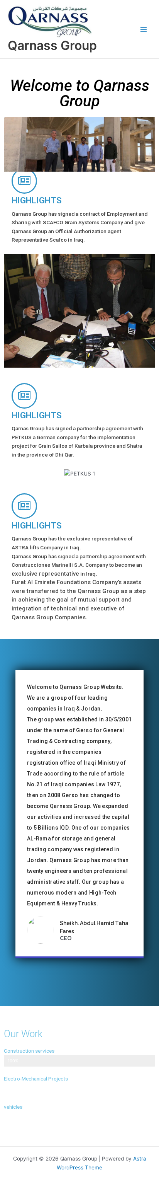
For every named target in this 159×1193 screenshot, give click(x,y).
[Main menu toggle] (144, 29)
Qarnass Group (52, 45)
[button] (11, 144)
